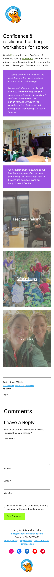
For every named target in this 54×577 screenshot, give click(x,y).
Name (7, 468)
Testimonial (19, 385)
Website (8, 493)
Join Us (27, 338)
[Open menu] (49, 14)
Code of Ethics (41, 540)
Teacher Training (27, 219)
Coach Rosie (8, 385)
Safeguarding (27, 544)
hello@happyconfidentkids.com (27, 533)
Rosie (13, 55)
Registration (26, 540)
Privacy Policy (11, 540)
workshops (27, 58)
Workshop (29, 385)
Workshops (27, 279)
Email (7, 481)
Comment (9, 438)
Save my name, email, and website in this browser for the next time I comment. (27, 507)
